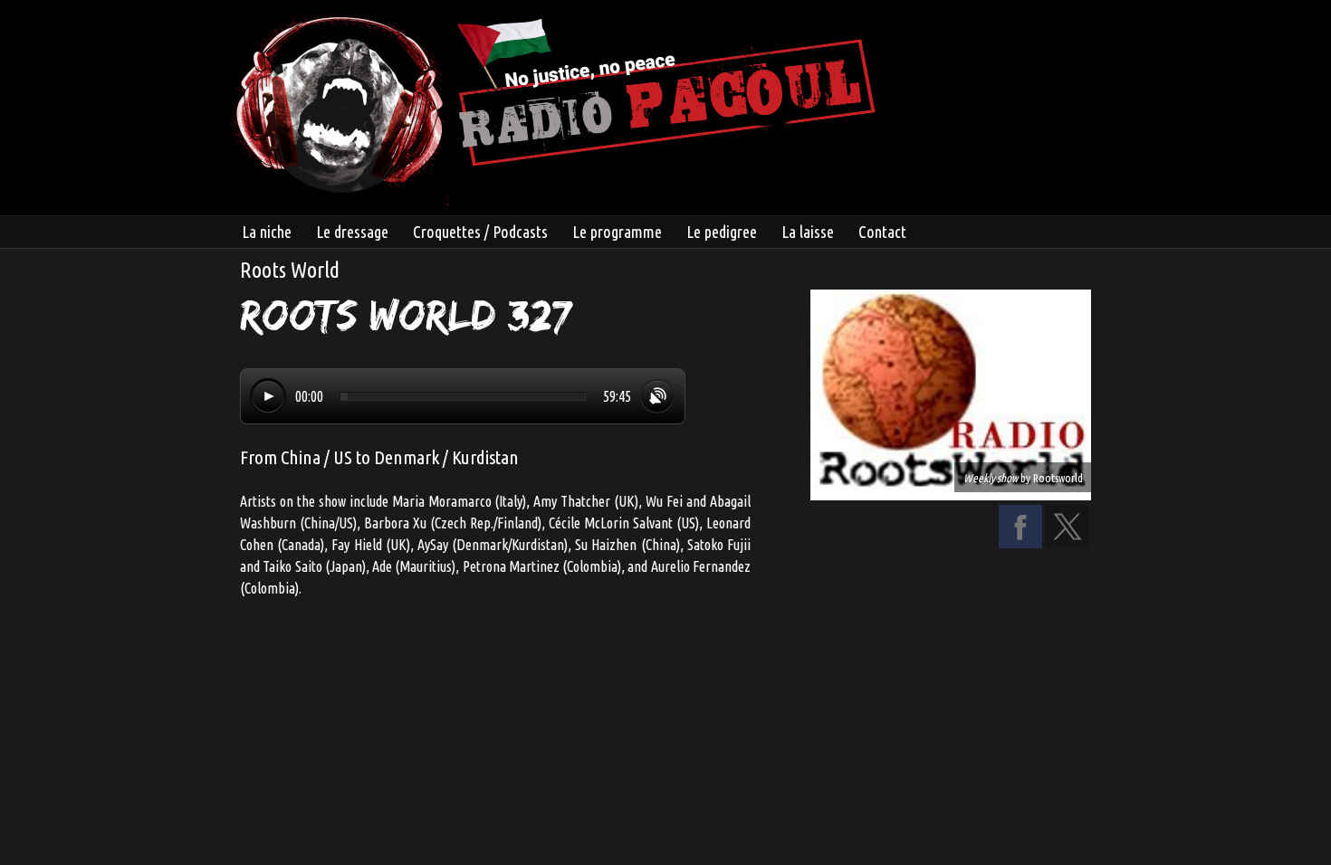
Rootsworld (1058, 477)
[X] (1067, 543)
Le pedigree (721, 232)
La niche (267, 232)
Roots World (290, 270)
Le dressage (352, 232)
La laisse (807, 232)
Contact (882, 232)
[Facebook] (1020, 543)
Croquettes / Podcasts (480, 232)
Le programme (617, 232)
